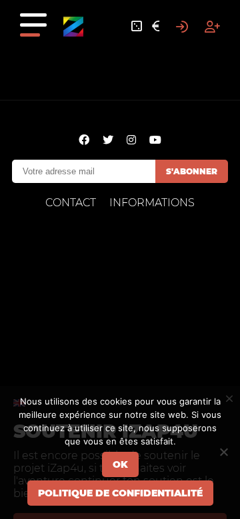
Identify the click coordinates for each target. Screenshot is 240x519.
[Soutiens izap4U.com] (155, 26)
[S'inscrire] (212, 27)
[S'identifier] (182, 27)
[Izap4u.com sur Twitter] (108, 140)
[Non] (223, 451)
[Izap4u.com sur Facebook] (84, 140)
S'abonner (191, 171)
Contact (70, 202)
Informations (152, 202)
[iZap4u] (73, 27)
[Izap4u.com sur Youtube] (155, 140)
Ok (120, 464)
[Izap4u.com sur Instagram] (131, 140)
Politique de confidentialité (120, 493)
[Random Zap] (136, 26)
